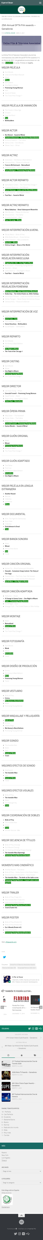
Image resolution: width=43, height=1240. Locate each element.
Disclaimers (6, 1207)
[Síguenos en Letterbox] (36, 1028)
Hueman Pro (32, 1229)
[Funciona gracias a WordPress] (16, 1228)
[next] (40, 1007)
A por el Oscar (7, 2)
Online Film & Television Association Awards (22, 964)
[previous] (2, 1007)
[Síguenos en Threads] (40, 1028)
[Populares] (21, 1055)
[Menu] (40, 2)
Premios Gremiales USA (9, 968)
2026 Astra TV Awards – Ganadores (24, 1072)
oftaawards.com (11, 942)
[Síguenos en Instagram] (33, 1028)
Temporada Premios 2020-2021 (27, 968)
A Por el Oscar (10, 33)
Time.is (4, 1160)
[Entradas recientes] (8, 1055)
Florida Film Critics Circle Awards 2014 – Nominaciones (19, 1008)
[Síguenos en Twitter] (29, 1028)
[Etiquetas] (34, 1055)
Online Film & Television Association (16, 16)
